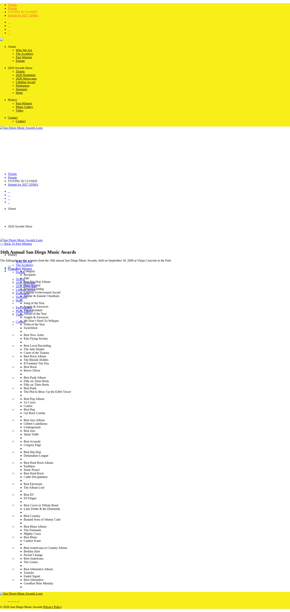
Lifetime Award (25, 290)
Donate (12, 8)
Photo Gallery (24, 311)
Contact (13, 269)
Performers (22, 293)
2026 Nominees (26, 282)
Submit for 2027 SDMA (23, 15)
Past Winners (24, 307)
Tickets (12, 5)
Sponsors (21, 297)
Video (19, 314)
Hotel (19, 300)
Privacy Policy (53, 607)
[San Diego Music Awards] (21, 593)
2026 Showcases (26, 286)
